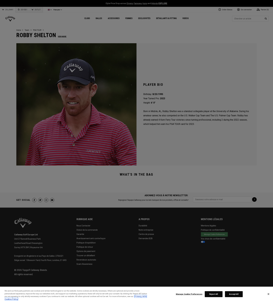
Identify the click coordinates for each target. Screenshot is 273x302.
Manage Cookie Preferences (189, 294)
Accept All (233, 294)
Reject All (213, 294)
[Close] (268, 294)
